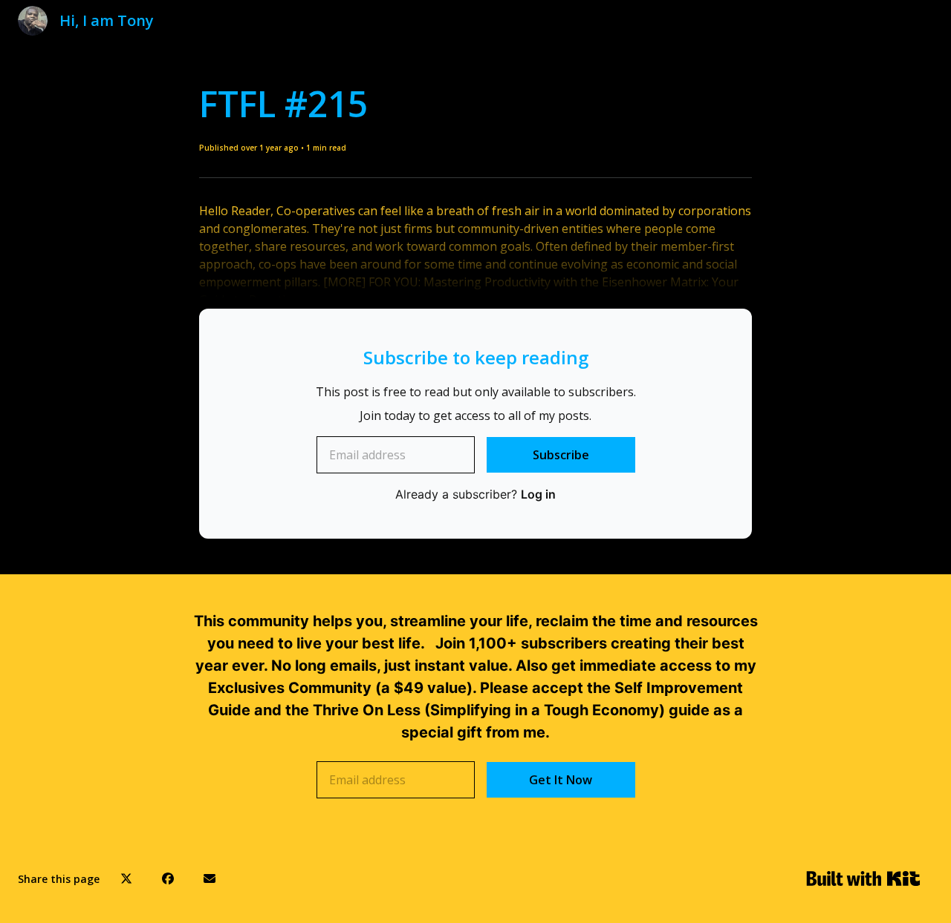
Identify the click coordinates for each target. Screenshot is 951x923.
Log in (538, 494)
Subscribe (561, 455)
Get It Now (560, 780)
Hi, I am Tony (106, 20)
